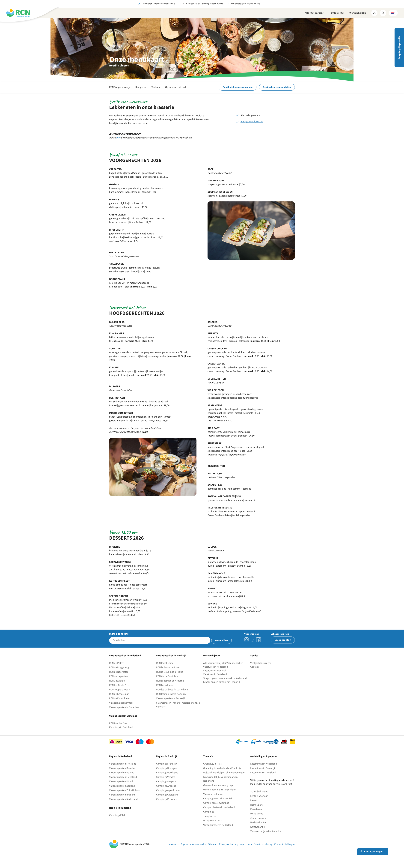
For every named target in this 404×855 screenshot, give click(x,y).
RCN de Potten (116, 663)
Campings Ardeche (166, 786)
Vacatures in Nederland (215, 667)
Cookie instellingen (284, 844)
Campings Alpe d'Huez (168, 790)
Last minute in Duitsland (263, 772)
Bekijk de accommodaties (277, 87)
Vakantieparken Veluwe (121, 772)
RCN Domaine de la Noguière (171, 694)
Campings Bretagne (166, 768)
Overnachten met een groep (218, 785)
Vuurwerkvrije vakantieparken (266, 831)
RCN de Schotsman (119, 694)
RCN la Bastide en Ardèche (170, 680)
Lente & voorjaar (259, 796)
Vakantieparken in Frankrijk (171, 698)
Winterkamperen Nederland (218, 825)
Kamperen (140, 87)
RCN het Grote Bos (118, 685)
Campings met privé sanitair (218, 798)
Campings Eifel (117, 815)
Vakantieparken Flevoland (123, 777)
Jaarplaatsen (210, 816)
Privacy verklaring (228, 844)
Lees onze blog (283, 640)
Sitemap (212, 844)
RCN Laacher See (118, 723)
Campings (208, 811)
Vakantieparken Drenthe (122, 768)
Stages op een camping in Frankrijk (221, 682)
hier (118, 137)
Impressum (246, 844)
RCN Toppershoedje (119, 87)
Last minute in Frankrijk (262, 768)
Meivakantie (256, 813)
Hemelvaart (256, 805)
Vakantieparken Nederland (123, 799)
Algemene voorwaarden (193, 844)
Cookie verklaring (263, 844)
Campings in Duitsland (121, 727)
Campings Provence (166, 799)
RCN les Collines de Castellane (172, 689)
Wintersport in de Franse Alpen (219, 789)
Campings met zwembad (216, 803)
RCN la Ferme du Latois (168, 667)
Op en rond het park (177, 89)
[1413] (246, 639)
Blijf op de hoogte (118, 634)
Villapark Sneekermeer (121, 703)
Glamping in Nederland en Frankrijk (222, 768)
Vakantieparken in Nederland (124, 707)
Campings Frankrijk (166, 763)
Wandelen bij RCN (212, 820)
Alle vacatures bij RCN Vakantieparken (223, 663)
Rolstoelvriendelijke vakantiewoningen (224, 772)
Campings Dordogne (167, 772)
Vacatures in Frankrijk (214, 670)
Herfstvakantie (258, 822)
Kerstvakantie (257, 827)
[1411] (258, 639)
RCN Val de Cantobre (167, 676)
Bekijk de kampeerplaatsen (237, 87)
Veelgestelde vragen (260, 663)
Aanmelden (221, 640)
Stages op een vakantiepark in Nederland (225, 678)
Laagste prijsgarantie (399, 47)
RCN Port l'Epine (164, 663)
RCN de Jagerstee (118, 676)
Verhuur (156, 87)
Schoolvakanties (259, 791)
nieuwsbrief (284, 784)
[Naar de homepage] (18, 13)
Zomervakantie (258, 818)
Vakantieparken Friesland (122, 763)
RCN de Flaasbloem (119, 698)
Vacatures (174, 844)
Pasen (253, 800)
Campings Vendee (165, 777)
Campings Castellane (167, 794)
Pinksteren (256, 809)
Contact (254, 667)
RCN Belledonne (164, 685)
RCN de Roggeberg (119, 667)
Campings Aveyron (166, 781)
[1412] (252, 639)
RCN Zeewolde (117, 680)
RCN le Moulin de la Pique (169, 672)
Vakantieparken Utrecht (121, 781)
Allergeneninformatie (252, 121)
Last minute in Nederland (263, 763)
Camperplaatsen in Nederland (219, 807)
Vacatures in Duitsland (215, 674)
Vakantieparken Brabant (122, 794)
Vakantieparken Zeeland (122, 786)
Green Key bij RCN (212, 763)
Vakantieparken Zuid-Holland (124, 790)
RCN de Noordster (118, 672)
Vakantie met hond (213, 794)
